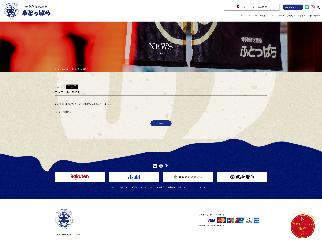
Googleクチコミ (293, 7)
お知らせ (253, 15)
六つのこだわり (277, 15)
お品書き (264, 15)
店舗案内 (291, 15)
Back (161, 123)
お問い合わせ (314, 15)
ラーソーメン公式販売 (255, 6)
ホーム (243, 15)
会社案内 (302, 15)
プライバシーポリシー (201, 187)
